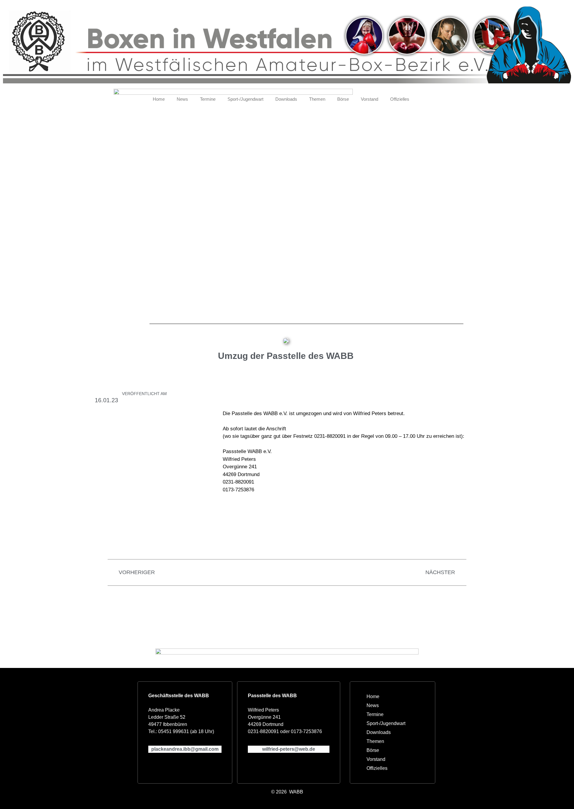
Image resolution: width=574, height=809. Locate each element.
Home (159, 99)
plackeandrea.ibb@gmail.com (185, 749)
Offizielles (399, 99)
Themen (317, 99)
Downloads (286, 99)
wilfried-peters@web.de (288, 749)
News (182, 99)
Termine (208, 99)
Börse (343, 99)
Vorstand (369, 99)
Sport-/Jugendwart (245, 99)
